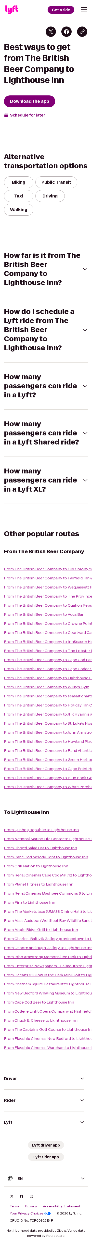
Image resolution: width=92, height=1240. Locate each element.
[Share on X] (51, 32)
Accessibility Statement (61, 1206)
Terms (14, 1206)
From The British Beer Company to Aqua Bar (43, 614)
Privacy (31, 1206)
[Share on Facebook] (66, 32)
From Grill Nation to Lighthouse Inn (36, 866)
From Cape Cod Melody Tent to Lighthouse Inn (46, 857)
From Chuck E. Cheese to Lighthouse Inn (41, 1020)
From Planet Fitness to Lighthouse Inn (38, 884)
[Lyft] (12, 10)
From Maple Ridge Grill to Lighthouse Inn (41, 929)
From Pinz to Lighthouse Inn (29, 902)
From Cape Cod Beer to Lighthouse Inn (39, 1002)
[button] (84, 9)
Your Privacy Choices (26, 1213)
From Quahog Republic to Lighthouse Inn (41, 829)
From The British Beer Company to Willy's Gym (46, 687)
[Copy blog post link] (82, 32)
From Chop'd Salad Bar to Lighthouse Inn (40, 847)
